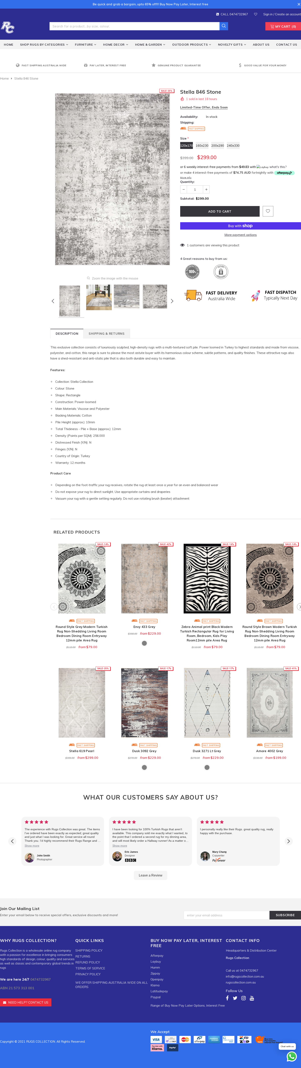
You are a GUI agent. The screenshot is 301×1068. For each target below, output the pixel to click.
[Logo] (7, 27)
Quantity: (187, 182)
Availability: (189, 117)
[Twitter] (235, 998)
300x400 (96, 601)
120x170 (186, 146)
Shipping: (187, 122)
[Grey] (144, 643)
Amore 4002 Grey (269, 751)
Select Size (81, 611)
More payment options (240, 235)
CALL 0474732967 (234, 14)
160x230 (202, 146)
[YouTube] (252, 998)
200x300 (150, 725)
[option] (49, 65)
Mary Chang (219, 852)
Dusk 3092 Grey (144, 751)
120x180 (123, 601)
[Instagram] (243, 998)
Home (4, 78)
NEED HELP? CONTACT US (28, 1002)
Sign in (268, 14)
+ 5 (105, 601)
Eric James (131, 852)
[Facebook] (227, 998)
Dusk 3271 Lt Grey (207, 751)
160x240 (138, 725)
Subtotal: (187, 199)
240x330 (233, 146)
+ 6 (293, 601)
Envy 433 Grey (144, 627)
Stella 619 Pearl (81, 751)
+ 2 (231, 601)
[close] (299, 4)
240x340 (159, 601)
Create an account (288, 14)
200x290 (217, 146)
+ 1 (168, 601)
